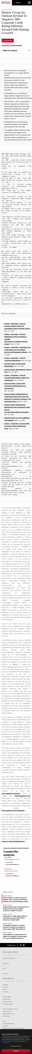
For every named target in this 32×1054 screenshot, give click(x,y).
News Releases (6, 999)
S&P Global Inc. (9, 978)
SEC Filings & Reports (8, 1004)
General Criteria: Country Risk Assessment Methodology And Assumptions (15, 386)
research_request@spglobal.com (13, 841)
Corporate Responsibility (8, 1023)
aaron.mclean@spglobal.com (12, 864)
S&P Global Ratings (10, 952)
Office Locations (6, 1016)
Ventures (5, 989)
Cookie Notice (5, 1042)
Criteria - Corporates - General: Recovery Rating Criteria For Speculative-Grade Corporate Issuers (17, 326)
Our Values (5, 984)
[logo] (6, 2)
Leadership (5, 1026)
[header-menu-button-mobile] (29, 2)
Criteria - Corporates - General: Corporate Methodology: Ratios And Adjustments (17, 378)
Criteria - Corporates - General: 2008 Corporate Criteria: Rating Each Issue (16, 426)
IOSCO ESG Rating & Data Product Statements (13, 1028)
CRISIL (4, 968)
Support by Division (7, 1011)
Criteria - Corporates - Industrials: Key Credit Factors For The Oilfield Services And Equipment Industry (17, 350)
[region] (16, 1041)
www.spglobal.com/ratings (11, 793)
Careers (4, 1021)
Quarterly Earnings (7, 1001)
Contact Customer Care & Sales (10, 1009)
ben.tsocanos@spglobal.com (12, 875)
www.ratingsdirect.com (22, 796)
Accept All (16, 1050)
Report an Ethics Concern (9, 1013)
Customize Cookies (16, 1046)
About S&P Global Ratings (9, 958)
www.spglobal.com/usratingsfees (13, 810)
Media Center (6, 963)
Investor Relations (7, 997)
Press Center (6, 991)
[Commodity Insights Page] (18, 945)
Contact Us (5, 973)
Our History (5, 987)
